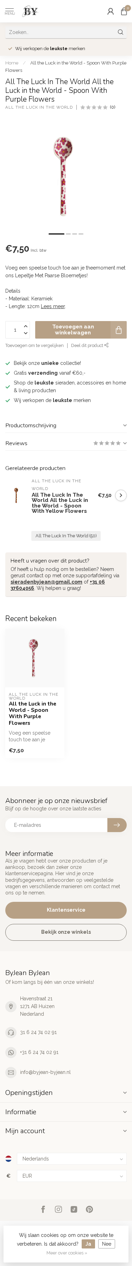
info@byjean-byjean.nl (45, 1072)
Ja (88, 1244)
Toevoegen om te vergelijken (34, 345)
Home (11, 63)
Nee (106, 1244)
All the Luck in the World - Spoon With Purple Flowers (32, 714)
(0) (112, 107)
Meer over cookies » (66, 1252)
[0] (124, 11)
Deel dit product (87, 345)
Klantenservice (66, 910)
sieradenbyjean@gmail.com (46, 582)
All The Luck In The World (39, 107)
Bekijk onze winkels (66, 932)
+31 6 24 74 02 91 (39, 1052)
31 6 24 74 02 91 (38, 1032)
